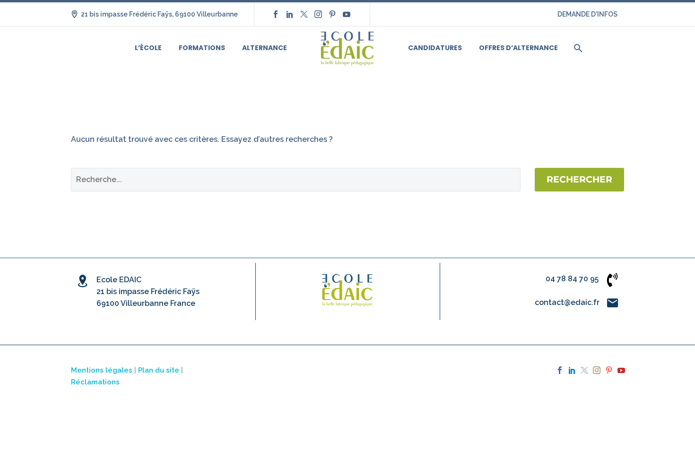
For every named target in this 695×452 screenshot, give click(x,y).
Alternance (264, 47)
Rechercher (579, 179)
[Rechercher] (577, 48)
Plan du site (158, 370)
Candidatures (435, 47)
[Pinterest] (332, 14)
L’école (148, 47)
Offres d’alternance (518, 47)
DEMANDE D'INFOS (587, 14)
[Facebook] (276, 14)
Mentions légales (101, 370)
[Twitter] (304, 14)
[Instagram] (318, 14)
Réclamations (95, 382)
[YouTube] (346, 14)
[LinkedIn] (290, 14)
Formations (202, 47)
